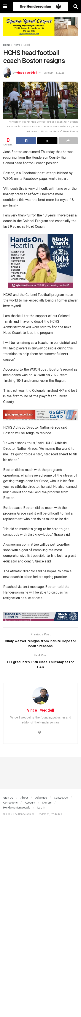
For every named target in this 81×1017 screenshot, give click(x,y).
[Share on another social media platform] (68, 140)
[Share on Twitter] (47, 140)
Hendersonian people (16, 807)
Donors (47, 802)
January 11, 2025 (53, 72)
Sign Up (8, 797)
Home (6, 44)
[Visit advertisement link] (40, 30)
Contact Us (61, 797)
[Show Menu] (5, 6)
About (24, 797)
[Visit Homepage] (40, 6)
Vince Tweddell (26, 72)
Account (30, 802)
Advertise (41, 797)
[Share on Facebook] (26, 140)
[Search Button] (75, 6)
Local (27, 44)
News (17, 44)
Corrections (10, 802)
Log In (41, 807)
